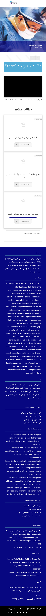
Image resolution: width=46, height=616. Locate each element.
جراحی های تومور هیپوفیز (29, 413)
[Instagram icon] (14, 612)
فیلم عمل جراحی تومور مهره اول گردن (23, 214)
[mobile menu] (4, 3)
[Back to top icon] (41, 611)
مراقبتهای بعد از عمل (31, 423)
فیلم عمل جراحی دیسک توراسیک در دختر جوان (23, 176)
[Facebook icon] (26, 612)
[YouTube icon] (20, 612)
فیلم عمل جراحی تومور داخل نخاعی (23, 137)
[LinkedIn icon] (17, 612)
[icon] (11, 612)
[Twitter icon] (23, 612)
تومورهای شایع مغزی (31, 419)
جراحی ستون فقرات (31, 416)
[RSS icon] (8, 612)
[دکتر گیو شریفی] (13, 3)
